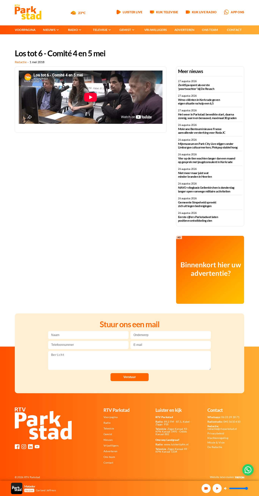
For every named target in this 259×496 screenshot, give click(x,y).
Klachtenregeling (217, 438)
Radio (73, 29)
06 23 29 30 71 (223, 417)
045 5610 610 (223, 421)
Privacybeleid (215, 433)
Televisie (100, 29)
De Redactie (214, 447)
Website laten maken (222, 477)
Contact (234, 29)
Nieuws (49, 29)
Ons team (210, 29)
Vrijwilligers (155, 29)
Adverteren (184, 29)
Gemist (125, 29)
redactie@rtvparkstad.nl (222, 427)
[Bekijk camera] (206, 488)
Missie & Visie (215, 442)
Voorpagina (25, 29)
